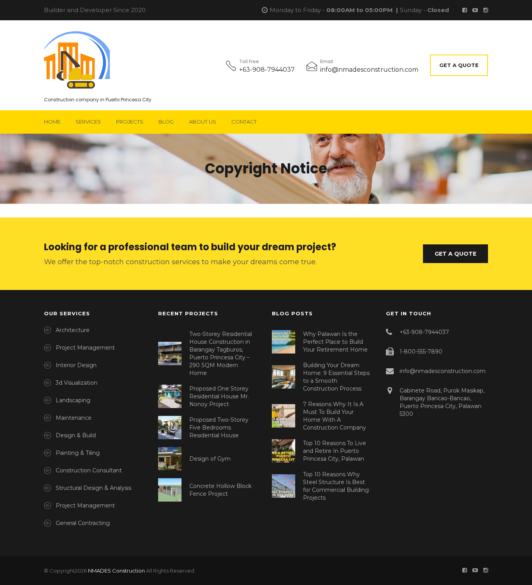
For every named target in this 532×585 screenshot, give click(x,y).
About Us (202, 121)
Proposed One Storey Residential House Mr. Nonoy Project (219, 396)
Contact (244, 121)
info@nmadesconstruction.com (369, 69)
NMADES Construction (116, 570)
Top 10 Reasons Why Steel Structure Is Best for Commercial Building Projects (336, 486)
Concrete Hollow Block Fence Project (220, 489)
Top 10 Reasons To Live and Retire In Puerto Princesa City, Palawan (334, 451)
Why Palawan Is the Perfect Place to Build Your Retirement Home (335, 341)
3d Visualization (76, 382)
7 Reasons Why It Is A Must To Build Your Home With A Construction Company (334, 416)
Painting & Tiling (78, 452)
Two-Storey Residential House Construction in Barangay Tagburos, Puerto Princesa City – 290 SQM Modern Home (220, 353)
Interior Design (76, 365)
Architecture (73, 330)
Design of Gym (210, 458)
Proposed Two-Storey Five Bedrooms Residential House (218, 427)
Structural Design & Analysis (93, 487)
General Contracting (83, 523)
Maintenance (74, 417)
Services (88, 121)
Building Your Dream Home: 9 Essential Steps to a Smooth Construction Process (336, 377)
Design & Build (76, 435)
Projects (129, 121)
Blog (166, 121)
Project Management (85, 347)
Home (52, 121)
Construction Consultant (89, 470)
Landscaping (73, 400)
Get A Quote (459, 65)
